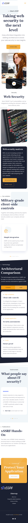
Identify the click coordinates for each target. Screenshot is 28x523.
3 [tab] (13, 256)
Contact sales (13, 47)
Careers (14, 503)
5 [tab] (16, 256)
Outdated (8, 287)
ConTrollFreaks (16, 514)
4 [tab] (15, 418)
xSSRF (21, 287)
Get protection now (10, 180)
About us (14, 497)
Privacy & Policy (14, 501)
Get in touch (14, 476)
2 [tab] (12, 418)
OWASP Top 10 (8, 184)
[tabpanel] (14, 237)
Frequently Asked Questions (14, 499)
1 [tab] (10, 256)
